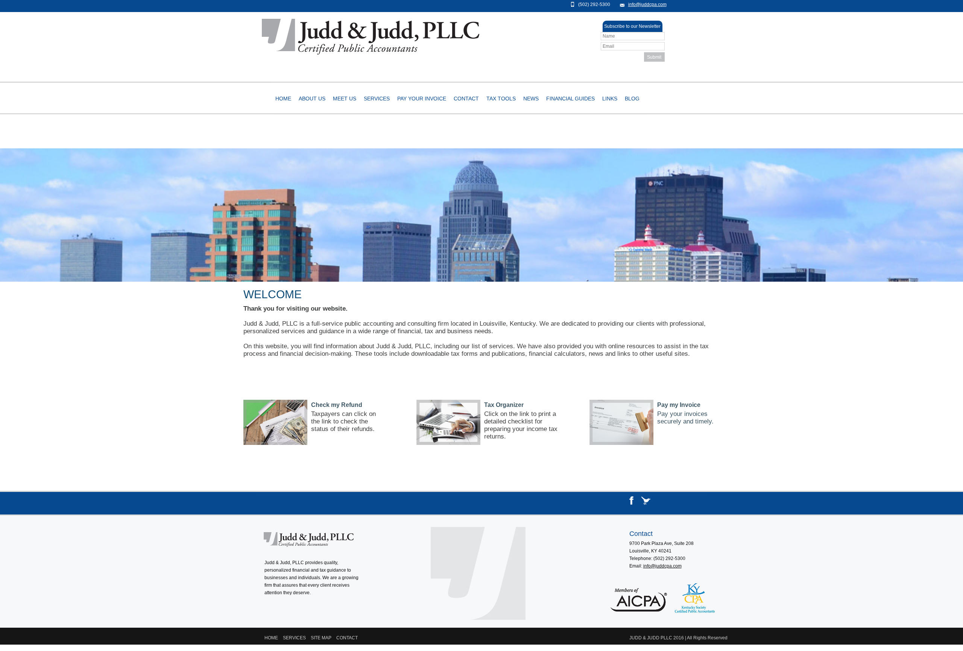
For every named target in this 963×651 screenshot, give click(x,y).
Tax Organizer (504, 405)
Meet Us (344, 99)
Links (609, 99)
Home (283, 99)
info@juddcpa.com (647, 4)
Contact (466, 99)
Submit (654, 57)
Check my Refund (336, 405)
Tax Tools (501, 99)
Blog (632, 99)
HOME (271, 637)
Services (377, 99)
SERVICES (294, 637)
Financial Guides (570, 99)
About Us (312, 99)
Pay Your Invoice (421, 99)
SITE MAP (321, 637)
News (531, 99)
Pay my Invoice (678, 405)
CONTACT (347, 637)
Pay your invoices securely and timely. (685, 417)
